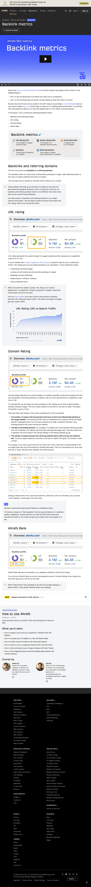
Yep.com (26, 106)
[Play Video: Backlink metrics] (45, 59)
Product (13, 11)
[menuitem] (15, 11)
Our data (23, 11)
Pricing (42, 11)
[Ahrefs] (5, 10)
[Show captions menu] (78, 84)
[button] (66, 11)
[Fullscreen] (89, 84)
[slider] (42, 84)
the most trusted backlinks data (28, 90)
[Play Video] (2, 84)
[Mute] (81, 84)
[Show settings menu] (85, 84)
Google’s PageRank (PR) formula (36, 262)
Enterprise (51, 11)
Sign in (76, 11)
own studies (19, 297)
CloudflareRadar (70, 104)
